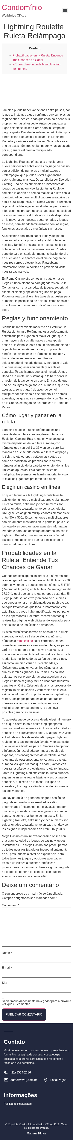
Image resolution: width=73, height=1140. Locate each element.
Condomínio (22, 7)
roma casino (25, 640)
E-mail (7, 967)
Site (4, 982)
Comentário (10, 905)
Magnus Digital (36, 1133)
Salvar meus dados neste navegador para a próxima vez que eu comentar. (36, 1003)
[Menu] (65, 10)
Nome (7, 952)
